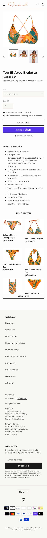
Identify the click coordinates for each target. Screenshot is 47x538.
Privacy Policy (29, 528)
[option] (13, 54)
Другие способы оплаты (24, 136)
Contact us (10, 363)
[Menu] (4, 4)
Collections (38, 528)
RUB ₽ (22, 492)
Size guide (10, 330)
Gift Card (9, 383)
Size (4, 89)
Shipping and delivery (15, 343)
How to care (10, 336)
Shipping (19, 81)
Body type (9, 323)
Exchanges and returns (15, 356)
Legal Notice (9, 528)
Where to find (11, 370)
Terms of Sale (19, 528)
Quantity (6, 101)
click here (26, 477)
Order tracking (12, 350)
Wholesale (10, 376)
